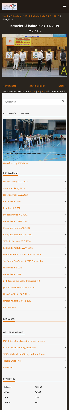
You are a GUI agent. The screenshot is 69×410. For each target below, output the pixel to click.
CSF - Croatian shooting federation (19, 347)
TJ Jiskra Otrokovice (12, 360)
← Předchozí (9, 85)
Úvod (5, 16)
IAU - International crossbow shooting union (24, 340)
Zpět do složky (37, 85)
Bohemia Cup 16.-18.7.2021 (16, 221)
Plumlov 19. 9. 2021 (12, 208)
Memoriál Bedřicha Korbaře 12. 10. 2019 (22, 254)
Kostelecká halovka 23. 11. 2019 (42, 16)
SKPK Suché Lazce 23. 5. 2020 (16, 241)
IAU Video (8, 367)
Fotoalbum (16, 16)
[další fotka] (61, 55)
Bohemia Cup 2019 (12, 274)
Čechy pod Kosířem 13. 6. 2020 (17, 234)
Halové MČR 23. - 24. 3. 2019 (16, 294)
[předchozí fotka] (7, 55)
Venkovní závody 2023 (14, 188)
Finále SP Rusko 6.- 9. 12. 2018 (17, 300)
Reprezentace (9, 307)
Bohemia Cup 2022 (12, 201)
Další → (62, 85)
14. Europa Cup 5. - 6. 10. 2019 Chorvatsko (23, 261)
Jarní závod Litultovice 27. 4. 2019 (18, 287)
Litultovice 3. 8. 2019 (12, 267)
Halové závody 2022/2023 (15, 194)
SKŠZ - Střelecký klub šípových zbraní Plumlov (25, 354)
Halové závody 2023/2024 (15, 163)
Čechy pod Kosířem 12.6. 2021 (17, 227)
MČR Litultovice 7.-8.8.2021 (16, 214)
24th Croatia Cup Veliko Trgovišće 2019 (21, 280)
